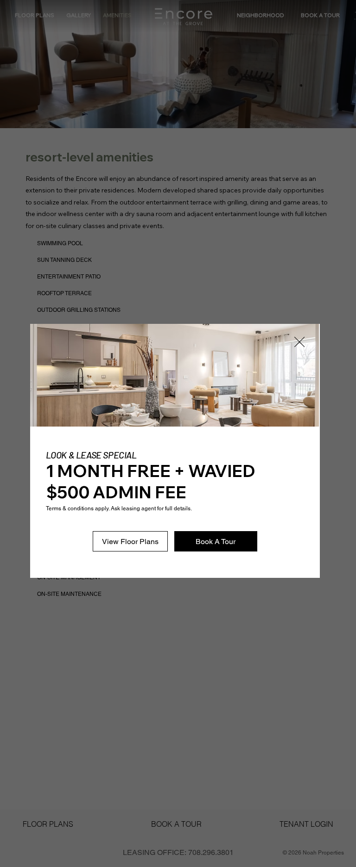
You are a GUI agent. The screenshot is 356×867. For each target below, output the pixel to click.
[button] (299, 342)
